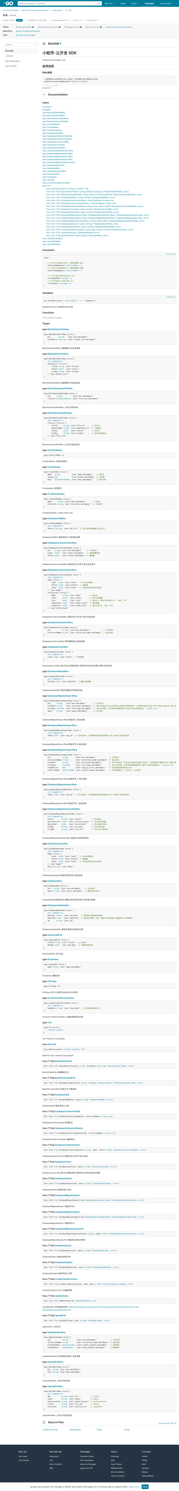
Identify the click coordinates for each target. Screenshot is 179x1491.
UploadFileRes (96, 1321)
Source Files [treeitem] (11, 66)
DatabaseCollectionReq (60, 622)
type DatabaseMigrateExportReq (57, 150)
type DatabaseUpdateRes (54, 171)
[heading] (10, 3)
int (62, 455)
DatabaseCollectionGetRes (62, 570)
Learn (123, 3)
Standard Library (87, 1456)
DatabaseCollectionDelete (69, 1128)
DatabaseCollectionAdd (67, 1111)
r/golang (145, 1468)
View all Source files (166, 1423)
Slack (144, 1464)
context (52, 1030)
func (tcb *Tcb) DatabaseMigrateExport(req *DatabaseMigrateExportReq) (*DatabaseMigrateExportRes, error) (97, 215)
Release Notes (116, 1468)
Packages (149, 3)
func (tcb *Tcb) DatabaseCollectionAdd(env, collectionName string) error (80, 200)
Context (59, 1030)
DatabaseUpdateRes (58, 905)
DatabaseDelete (63, 1178)
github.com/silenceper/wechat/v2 (35, 10)
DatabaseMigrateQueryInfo (69, 1229)
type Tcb (46, 185)
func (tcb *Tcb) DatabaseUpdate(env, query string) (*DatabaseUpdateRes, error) (83, 226)
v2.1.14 (9, 20)
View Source (171, 254)
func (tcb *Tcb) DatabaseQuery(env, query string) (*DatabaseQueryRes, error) (82, 224)
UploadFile (60, 1315)
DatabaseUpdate (64, 1262)
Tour (51, 1460)
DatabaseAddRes (57, 518)
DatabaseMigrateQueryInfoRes (64, 809)
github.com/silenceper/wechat (28, 31)
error (130, 1066)
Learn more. (134, 1487)
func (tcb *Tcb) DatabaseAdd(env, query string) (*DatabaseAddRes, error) (80, 197)
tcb (67, 10)
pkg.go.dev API (86, 1468)
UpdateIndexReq (83, 1301)
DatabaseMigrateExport (67, 1195)
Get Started (55, 1451)
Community (165, 3)
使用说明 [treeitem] (9, 56)
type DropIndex (49, 177)
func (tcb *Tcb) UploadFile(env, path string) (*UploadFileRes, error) (77, 235)
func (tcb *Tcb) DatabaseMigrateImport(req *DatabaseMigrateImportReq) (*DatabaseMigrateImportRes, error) (97, 218)
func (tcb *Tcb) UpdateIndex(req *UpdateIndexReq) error (72, 232)
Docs (134, 3)
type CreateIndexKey (52, 130)
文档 (63, 60)
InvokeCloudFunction (66, 1279)
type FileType (48, 180)
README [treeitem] (9, 51)
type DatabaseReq (50, 168)
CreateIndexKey (63, 480)
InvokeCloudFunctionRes (61, 998)
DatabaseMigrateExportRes (62, 725)
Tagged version (73, 27)
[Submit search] (99, 3)
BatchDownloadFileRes (60, 413)
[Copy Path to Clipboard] (70, 10)
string (70, 301)
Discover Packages (10, 10)
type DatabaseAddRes (52, 133)
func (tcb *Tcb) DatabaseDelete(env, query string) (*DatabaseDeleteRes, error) (82, 212)
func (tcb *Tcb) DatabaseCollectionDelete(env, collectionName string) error (81, 203)
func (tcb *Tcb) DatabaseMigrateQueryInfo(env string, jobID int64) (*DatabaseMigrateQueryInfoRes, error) (95, 221)
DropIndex (53, 959)
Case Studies (24, 1460)
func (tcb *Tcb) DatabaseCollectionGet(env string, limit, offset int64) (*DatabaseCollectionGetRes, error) (94, 206)
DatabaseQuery (63, 1245)
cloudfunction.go (50, 1429)
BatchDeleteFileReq (58, 329)
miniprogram (57, 10)
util (50, 361)
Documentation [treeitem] (12, 61)
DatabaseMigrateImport (67, 1212)
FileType (64, 278)
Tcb (50, 1022)
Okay (145, 1487)
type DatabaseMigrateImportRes (57, 159)
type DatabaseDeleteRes (53, 147)
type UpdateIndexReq (52, 238)
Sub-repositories (86, 1460)
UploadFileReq (55, 1362)
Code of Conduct (118, 1476)
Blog (113, 1460)
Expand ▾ (46, 88)
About (114, 1451)
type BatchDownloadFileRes (55, 121)
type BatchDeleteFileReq (53, 112)
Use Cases (23, 1456)
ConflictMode (72, 265)
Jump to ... (9, 45)
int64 (60, 369)
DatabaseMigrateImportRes (62, 784)
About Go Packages (88, 1464)
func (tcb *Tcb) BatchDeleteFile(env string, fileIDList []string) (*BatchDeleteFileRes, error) (87, 191)
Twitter (144, 1456)
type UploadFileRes (51, 244)
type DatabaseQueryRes (53, 165)
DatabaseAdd (62, 1094)
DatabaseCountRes (58, 647)
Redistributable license (49, 27)
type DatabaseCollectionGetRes (57, 139)
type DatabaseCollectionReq (55, 142)
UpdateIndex (61, 1296)
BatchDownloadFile (65, 1078)
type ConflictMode (51, 124)
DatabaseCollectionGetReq (62, 543)
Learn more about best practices (119, 27)
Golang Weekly (148, 1476)
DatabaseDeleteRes (58, 671)
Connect (146, 1451)
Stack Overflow (55, 1464)
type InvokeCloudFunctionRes (56, 183)
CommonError (57, 361)
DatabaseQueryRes (58, 843)
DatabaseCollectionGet (67, 1145)
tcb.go (127, 1429)
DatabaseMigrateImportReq (62, 750)
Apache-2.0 (63, 20)
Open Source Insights (27, 35)
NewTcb (52, 1044)
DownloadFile (65, 399)
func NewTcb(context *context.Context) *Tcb (67, 188)
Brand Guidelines (117, 1472)
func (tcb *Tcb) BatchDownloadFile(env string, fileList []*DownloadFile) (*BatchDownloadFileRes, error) (94, 194)
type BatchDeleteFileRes (53, 115)
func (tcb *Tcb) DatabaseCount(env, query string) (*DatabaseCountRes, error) (82, 209)
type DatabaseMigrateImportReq (57, 156)
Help (51, 1468)
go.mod (26, 27)
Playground (54, 1456)
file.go (99, 1429)
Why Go (108, 3)
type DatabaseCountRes (53, 145)
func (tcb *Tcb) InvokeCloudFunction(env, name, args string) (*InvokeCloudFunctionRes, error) (89, 229)
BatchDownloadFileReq (60, 388)
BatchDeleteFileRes (58, 354)
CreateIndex (54, 467)
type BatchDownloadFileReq (55, 118)
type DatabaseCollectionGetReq (57, 136)
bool (56, 477)
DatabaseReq (55, 881)
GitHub (144, 1460)
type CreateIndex (50, 127)
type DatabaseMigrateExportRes (57, 153)
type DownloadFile (51, 174)
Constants (47, 106)
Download (115, 1456)
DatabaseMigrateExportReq (62, 696)
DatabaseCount (63, 1161)
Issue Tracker (116, 1464)
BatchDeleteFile (63, 1061)
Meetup (145, 1472)
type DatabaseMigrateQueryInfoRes (58, 162)
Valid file (25, 27)
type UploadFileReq (51, 241)
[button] (17, 27)
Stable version (94, 27)
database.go (75, 1429)
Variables (46, 109)
